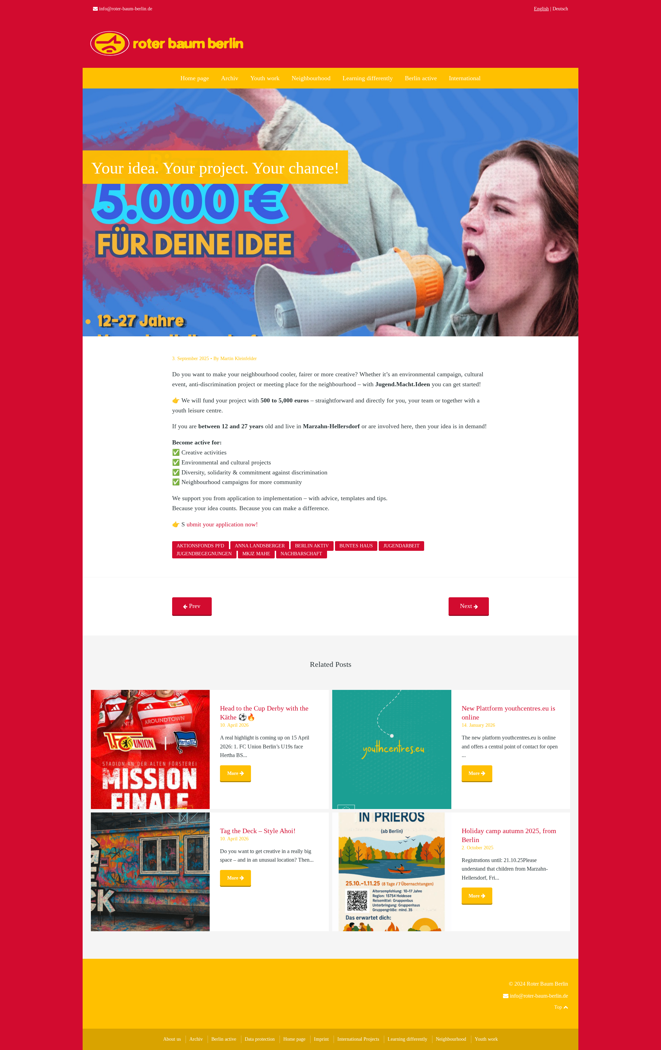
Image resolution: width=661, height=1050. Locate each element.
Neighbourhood (311, 78)
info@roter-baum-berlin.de (125, 8)
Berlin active (421, 78)
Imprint (321, 1039)
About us (172, 1039)
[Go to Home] (169, 55)
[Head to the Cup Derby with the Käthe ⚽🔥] (150, 749)
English (541, 8)
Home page (194, 78)
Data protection (260, 1039)
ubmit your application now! (222, 524)
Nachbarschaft (301, 553)
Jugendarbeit (402, 546)
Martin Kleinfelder (238, 358)
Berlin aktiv (312, 546)
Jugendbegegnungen (204, 553)
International (465, 78)
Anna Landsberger (260, 546)
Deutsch (560, 8)
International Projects (358, 1039)
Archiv (229, 78)
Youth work (265, 78)
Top (558, 1007)
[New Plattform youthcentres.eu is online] (391, 749)
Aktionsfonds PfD (200, 546)
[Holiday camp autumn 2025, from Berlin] (391, 872)
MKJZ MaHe (256, 553)
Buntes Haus (356, 546)
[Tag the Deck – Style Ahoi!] (150, 872)
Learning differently (368, 78)
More (233, 773)
